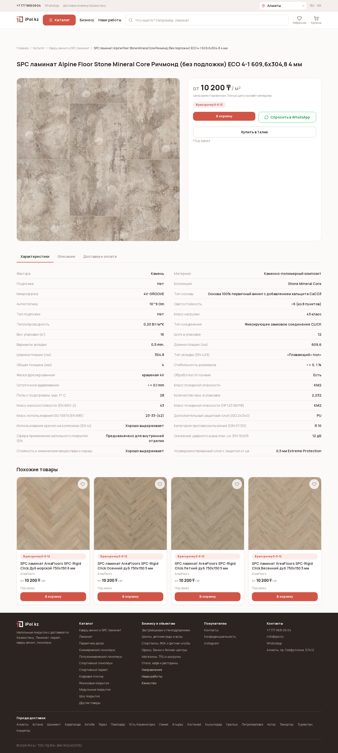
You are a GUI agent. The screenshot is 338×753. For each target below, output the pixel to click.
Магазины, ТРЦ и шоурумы (161, 657)
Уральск (232, 724)
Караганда (73, 724)
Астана (37, 724)
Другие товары (89, 703)
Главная (23, 48)
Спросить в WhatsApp (290, 117)
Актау (271, 724)
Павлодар (118, 724)
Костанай (194, 724)
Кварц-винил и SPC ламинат (69, 48)
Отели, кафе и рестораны (160, 663)
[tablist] (169, 257)
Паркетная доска (91, 643)
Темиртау (287, 724)
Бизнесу (87, 20)
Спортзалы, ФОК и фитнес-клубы (166, 643)
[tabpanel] (169, 362)
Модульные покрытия (95, 689)
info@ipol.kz (275, 637)
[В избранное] (83, 484)
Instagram (211, 643)
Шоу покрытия (89, 696)
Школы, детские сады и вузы (162, 637)
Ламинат (86, 637)
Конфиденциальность (220, 637)
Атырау (177, 724)
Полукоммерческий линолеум (100, 657)
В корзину (224, 116)
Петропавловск (252, 724)
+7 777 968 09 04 (29, 6)
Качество (149, 683)
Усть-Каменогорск (142, 724)
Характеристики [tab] (35, 256)
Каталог (62, 20)
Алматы (22, 724)
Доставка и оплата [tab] (100, 256)
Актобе (90, 724)
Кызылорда (213, 724)
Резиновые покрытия (94, 683)
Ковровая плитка (91, 676)
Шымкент (54, 724)
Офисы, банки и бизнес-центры (164, 650)
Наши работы (109, 20)
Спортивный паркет (93, 670)
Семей (163, 724)
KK (319, 6)
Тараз (102, 724)
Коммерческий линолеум (97, 650)
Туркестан (305, 724)
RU (312, 6)
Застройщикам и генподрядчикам (166, 630)
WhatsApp (52, 6)
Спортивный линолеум (96, 663)
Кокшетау (23, 731)
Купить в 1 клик (254, 132)
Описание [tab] (66, 256)
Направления (152, 670)
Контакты (211, 630)
